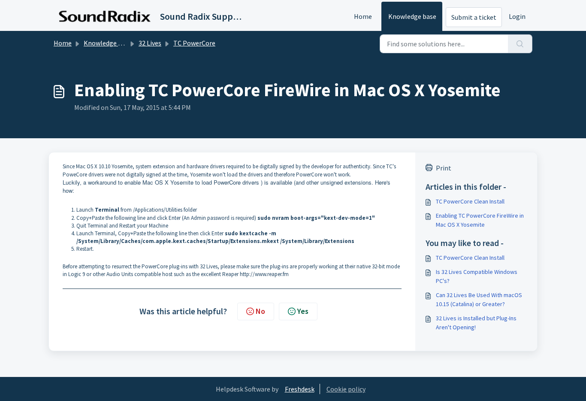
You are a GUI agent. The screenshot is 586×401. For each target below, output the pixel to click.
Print (443, 168)
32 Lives (150, 43)
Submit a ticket (473, 17)
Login (517, 16)
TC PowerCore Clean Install (470, 201)
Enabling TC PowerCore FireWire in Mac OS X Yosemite (480, 220)
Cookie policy (345, 389)
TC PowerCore (194, 43)
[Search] (520, 43)
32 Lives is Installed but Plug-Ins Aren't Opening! (476, 322)
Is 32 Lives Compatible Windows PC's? (476, 276)
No (260, 311)
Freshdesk (299, 389)
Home (363, 16)
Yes (302, 311)
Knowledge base (412, 16)
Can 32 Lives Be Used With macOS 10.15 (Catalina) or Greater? (479, 299)
